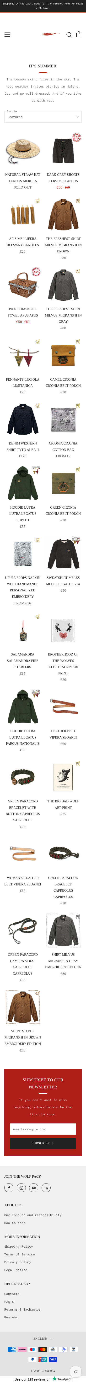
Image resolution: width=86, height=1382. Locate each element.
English (40, 1338)
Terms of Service (19, 1254)
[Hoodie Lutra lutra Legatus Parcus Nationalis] (22, 707)
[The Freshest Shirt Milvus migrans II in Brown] (63, 214)
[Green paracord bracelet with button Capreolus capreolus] (22, 777)
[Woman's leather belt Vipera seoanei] (22, 854)
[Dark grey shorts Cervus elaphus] (63, 150)
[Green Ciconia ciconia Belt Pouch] (63, 483)
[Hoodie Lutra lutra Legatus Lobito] (22, 483)
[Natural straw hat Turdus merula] (22, 150)
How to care (14, 1223)
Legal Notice (15, 1270)
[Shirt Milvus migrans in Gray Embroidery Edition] (63, 930)
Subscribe (41, 1143)
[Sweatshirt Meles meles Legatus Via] (63, 554)
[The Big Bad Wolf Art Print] (63, 777)
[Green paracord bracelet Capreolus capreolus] (63, 854)
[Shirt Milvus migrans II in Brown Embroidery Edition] (22, 1007)
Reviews (11, 1317)
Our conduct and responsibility (33, 1215)
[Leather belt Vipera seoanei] (63, 707)
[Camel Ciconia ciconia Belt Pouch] (63, 355)
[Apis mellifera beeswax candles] (22, 214)
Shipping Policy (18, 1246)
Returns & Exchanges (22, 1309)
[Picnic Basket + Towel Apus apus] (22, 285)
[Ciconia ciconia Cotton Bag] (63, 419)
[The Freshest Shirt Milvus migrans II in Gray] (63, 285)
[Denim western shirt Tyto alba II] (22, 419)
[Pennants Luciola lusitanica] (22, 355)
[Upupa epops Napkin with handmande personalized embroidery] (22, 554)
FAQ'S (9, 1301)
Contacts (12, 1294)
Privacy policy (17, 1262)
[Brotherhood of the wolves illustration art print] (63, 630)
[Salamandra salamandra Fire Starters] (22, 630)
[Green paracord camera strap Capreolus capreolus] (22, 930)
